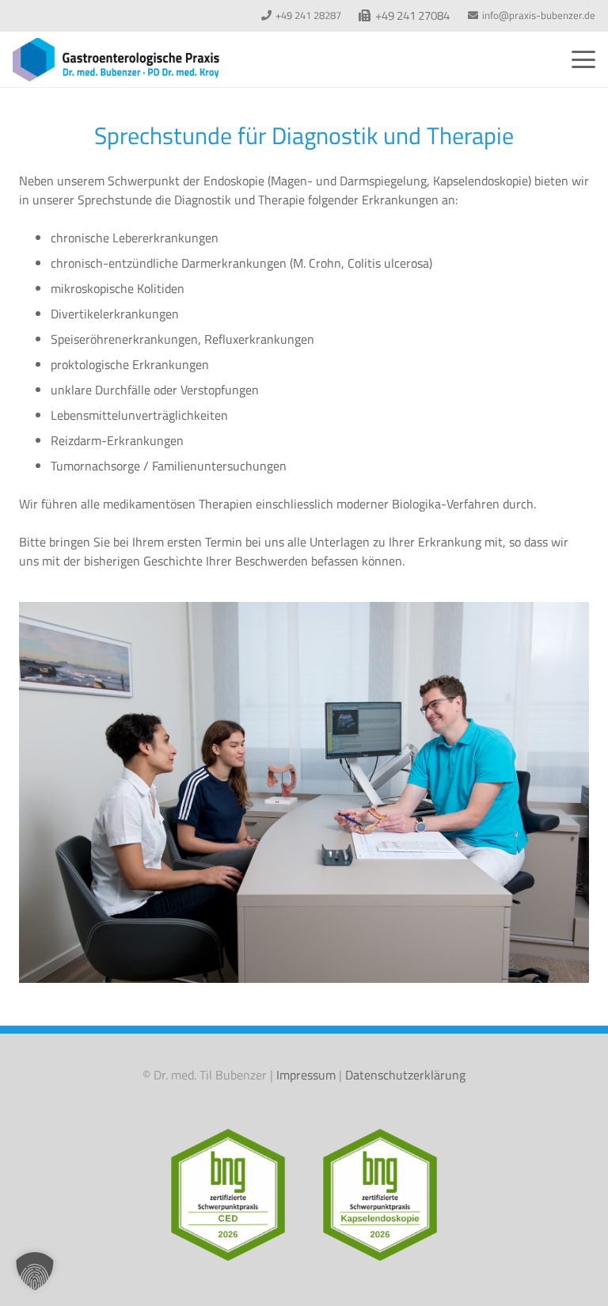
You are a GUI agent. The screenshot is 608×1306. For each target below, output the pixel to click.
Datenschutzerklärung (405, 1074)
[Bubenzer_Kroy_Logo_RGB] (116, 60)
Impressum (306, 1074)
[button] (583, 59)
